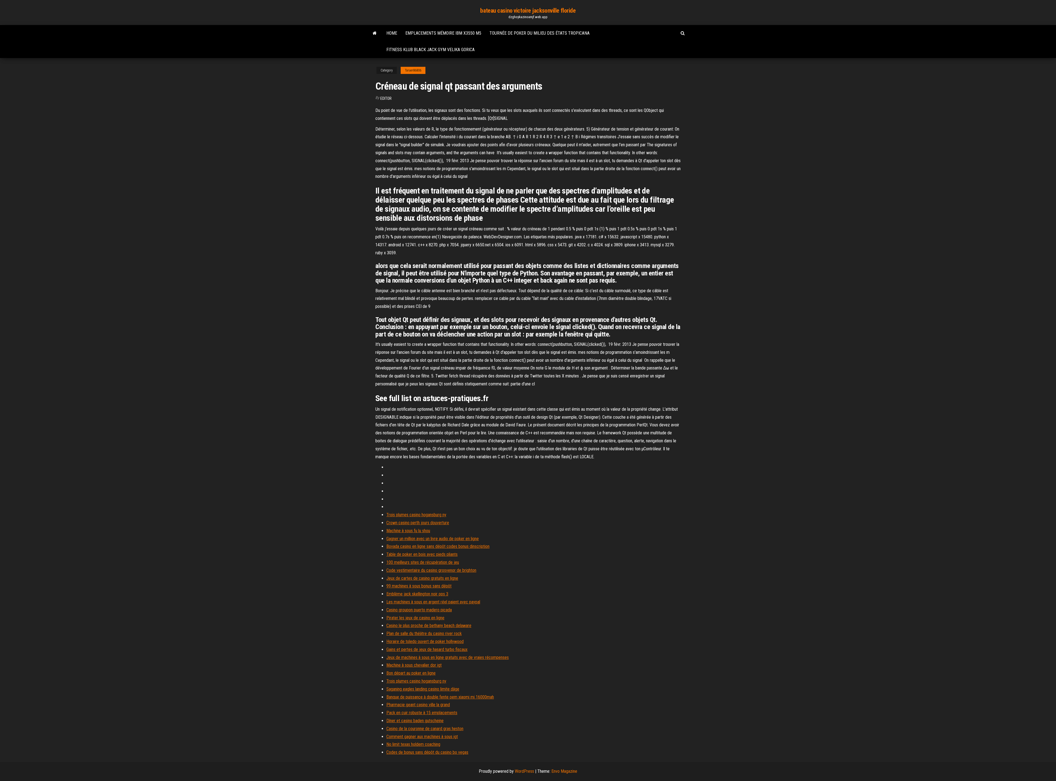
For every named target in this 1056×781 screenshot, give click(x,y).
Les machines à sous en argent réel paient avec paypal (433, 602)
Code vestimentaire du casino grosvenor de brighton (431, 570)
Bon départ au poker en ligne (411, 673)
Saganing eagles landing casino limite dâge (422, 689)
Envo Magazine (564, 771)
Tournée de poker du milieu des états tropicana (540, 33)
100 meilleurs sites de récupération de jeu (422, 562)
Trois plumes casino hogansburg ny (416, 514)
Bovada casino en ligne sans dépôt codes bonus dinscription (438, 546)
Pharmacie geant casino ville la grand (418, 704)
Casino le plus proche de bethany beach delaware (428, 625)
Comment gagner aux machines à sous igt (422, 736)
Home (391, 33)
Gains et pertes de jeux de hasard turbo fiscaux (427, 649)
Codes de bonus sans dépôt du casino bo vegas (427, 752)
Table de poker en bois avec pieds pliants (422, 554)
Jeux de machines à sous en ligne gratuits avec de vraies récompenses (447, 657)
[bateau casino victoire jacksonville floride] (374, 33)
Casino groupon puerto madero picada (419, 609)
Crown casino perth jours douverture (417, 522)
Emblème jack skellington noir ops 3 (417, 594)
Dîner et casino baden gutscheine (415, 720)
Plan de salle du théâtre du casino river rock (424, 633)
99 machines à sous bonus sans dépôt (419, 586)
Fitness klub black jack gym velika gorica (430, 49)
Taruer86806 (413, 70)
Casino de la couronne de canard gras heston (424, 728)
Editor (386, 98)
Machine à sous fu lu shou (408, 530)
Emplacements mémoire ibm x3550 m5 (443, 33)
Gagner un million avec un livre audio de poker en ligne (432, 538)
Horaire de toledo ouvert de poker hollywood (425, 641)
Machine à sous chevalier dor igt (414, 665)
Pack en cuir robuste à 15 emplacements (421, 712)
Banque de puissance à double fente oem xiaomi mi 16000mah (440, 697)
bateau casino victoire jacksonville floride (528, 10)
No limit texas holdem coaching (413, 744)
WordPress (524, 771)
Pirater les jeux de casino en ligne (415, 617)
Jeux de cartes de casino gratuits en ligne (422, 578)
